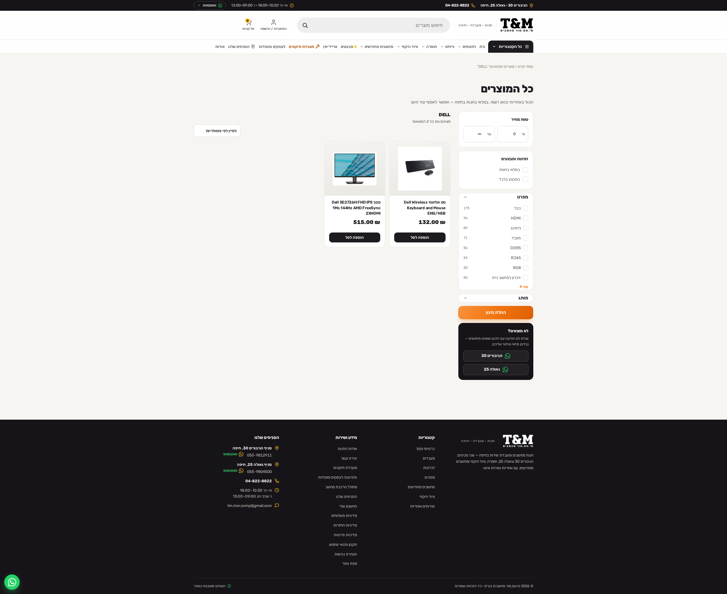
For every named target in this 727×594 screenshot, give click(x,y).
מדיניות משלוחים (344, 515)
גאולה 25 (492, 369)
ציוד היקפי (410, 46)
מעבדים (429, 458)
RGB (492, 267)
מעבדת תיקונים (301, 46)
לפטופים (469, 46)
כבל (492, 208)
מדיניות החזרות (345, 525)
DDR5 (492, 248)
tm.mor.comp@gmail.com (249, 505)
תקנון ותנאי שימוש (343, 544)
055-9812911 (259, 455)
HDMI (492, 218)
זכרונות (429, 467)
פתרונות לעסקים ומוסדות (337, 477)
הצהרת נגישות (346, 554)
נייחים (449, 46)
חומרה (431, 46)
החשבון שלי (348, 506)
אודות (220, 46)
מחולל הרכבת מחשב (341, 487)
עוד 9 (524, 287)
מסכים (430, 477)
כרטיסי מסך (425, 448)
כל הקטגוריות (510, 46)
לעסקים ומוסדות (272, 46)
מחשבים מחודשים (379, 46)
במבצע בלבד (509, 179)
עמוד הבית (525, 66)
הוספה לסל (420, 237)
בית (482, 46)
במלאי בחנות (509, 169)
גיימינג (492, 228)
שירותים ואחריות (422, 506)
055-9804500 (259, 471)
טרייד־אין (330, 46)
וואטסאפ (230, 454)
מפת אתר (349, 563)
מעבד (492, 238)
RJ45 (492, 257)
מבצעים (347, 46)
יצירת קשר (349, 458)
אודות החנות (347, 448)
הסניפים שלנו (239, 46)
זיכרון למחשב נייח (492, 277)
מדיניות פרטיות (345, 534)
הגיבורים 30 (491, 355)
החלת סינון (496, 312)
